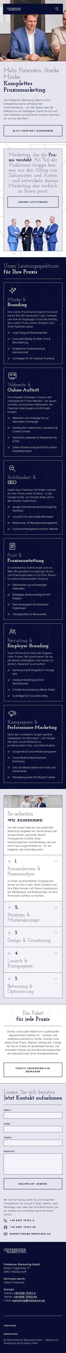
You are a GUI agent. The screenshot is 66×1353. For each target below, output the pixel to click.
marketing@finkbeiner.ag (30, 1233)
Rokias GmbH (31, 1343)
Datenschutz (11, 1334)
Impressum (10, 1325)
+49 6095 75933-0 (22, 1220)
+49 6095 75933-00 (23, 1227)
